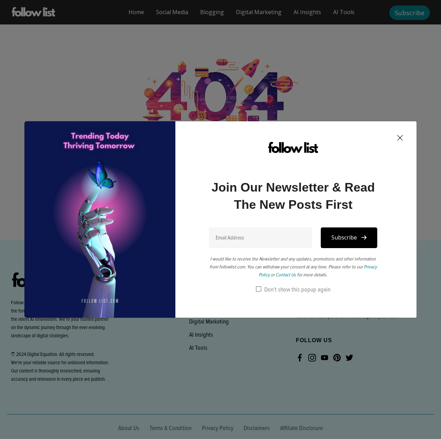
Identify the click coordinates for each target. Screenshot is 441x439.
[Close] (400, 138)
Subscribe (344, 237)
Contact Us (286, 275)
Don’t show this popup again (297, 289)
